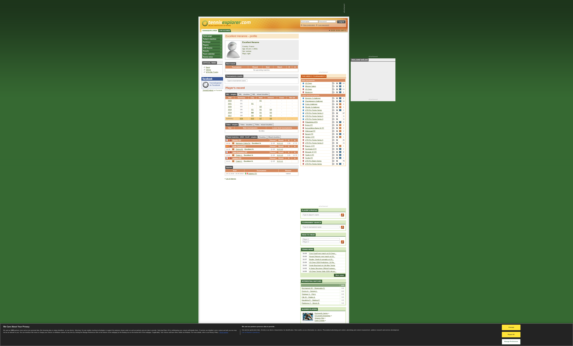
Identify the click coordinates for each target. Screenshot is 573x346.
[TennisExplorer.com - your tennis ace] (226, 23)
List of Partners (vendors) (250, 332)
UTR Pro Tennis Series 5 (314, 116)
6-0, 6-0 (280, 149)
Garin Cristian (320, 320)
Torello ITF (309, 158)
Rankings (206, 42)
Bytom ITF (309, 125)
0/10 (252, 118)
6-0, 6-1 (280, 143)
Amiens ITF (236, 158)
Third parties (223, 332)
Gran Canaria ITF (239, 146)
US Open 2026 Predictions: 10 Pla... (322, 262)
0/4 (271, 109)
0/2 (260, 106)
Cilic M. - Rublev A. (308, 297)
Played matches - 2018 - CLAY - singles (241, 137)
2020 (230, 106)
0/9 (271, 118)
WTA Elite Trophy (212, 72)
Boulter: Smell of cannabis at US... (321, 259)
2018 (230, 112)
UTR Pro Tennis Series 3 (314, 113)
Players (206, 45)
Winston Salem (310, 86)
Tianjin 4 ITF (309, 155)
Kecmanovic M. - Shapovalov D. (313, 288)
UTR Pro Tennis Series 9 (314, 119)
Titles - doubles (246, 125)
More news (339, 275)
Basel (208, 67)
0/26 (241, 118)
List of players (231, 179)
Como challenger (311, 104)
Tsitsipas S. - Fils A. (309, 294)
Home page (207, 36)
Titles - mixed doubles (263, 125)
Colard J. (239, 161)
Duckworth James (321, 313)
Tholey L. (239, 155)
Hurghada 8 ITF (311, 149)
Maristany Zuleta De (243, 143)
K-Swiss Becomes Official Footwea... (322, 268)
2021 (230, 103)
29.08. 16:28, (338, 30)
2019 (230, 109)
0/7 (260, 118)
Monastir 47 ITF (311, 152)
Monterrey (309, 92)
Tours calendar (209, 54)
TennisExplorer (208, 90)
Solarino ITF (252, 173)
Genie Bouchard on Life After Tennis (322, 265)
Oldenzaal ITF (310, 131)
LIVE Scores (207, 48)
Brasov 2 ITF (310, 146)
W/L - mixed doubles (260, 94)
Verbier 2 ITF (310, 137)
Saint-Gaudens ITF (239, 152)
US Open (308, 83)
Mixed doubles (274, 137)
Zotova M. (239, 149)
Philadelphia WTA (311, 122)
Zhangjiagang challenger (314, 101)
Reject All (511, 334)
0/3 (271, 112)
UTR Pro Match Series (313, 161)
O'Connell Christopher (323, 316)
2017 (230, 115)
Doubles (262, 137)
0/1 (260, 101)
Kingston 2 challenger (313, 98)
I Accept (511, 327)
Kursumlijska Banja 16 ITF (314, 128)
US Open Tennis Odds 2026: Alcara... (322, 271)
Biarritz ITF (236, 140)
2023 (230, 101)
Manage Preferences (511, 341)
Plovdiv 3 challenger (312, 107)
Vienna (208, 70)
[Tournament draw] (333, 83)
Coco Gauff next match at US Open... (322, 253)
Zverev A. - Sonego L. (310, 291)
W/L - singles (231, 94)
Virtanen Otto (319, 318)
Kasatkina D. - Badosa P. (311, 300)
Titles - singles (232, 125)
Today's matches (209, 39)
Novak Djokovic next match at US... (322, 256)
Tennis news (208, 57)
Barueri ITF (309, 134)
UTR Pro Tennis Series (313, 110)
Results (206, 51)
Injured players (309, 309)
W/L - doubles (244, 94)
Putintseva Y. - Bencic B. (310, 303)
